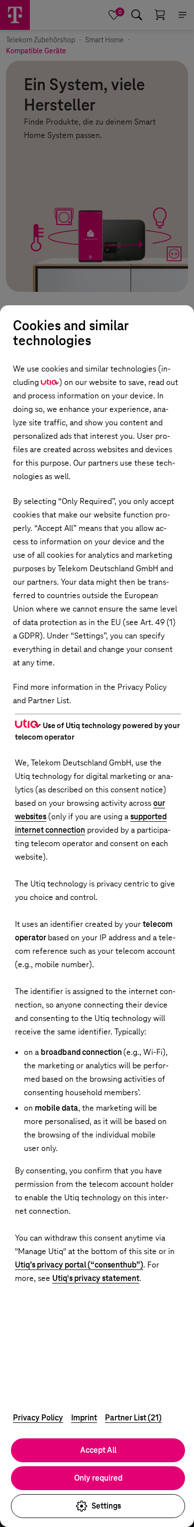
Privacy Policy (38, 1417)
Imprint (84, 1417)
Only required (98, 1478)
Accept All (98, 1450)
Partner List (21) (133, 1417)
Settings (106, 1506)
